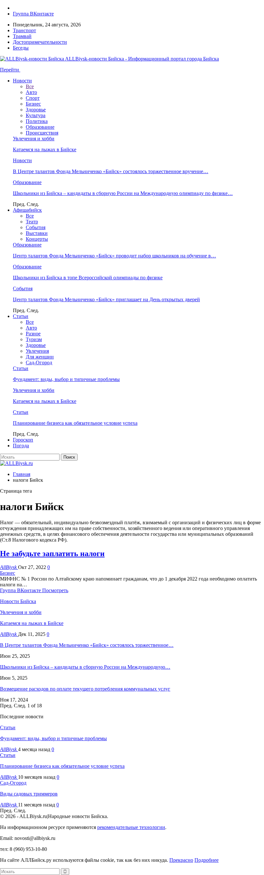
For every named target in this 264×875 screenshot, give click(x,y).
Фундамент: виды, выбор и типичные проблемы (66, 379)
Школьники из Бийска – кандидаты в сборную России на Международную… (85, 667)
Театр (32, 221)
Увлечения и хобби (33, 138)
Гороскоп (23, 439)
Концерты (37, 239)
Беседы (21, 48)
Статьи (20, 316)
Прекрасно (181, 860)
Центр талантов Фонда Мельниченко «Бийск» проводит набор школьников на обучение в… (114, 255)
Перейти (10, 69)
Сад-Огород (39, 362)
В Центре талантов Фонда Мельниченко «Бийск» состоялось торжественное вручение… (110, 171)
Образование (40, 127)
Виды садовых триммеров (29, 793)
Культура (35, 115)
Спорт (33, 98)
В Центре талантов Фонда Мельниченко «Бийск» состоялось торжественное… (87, 645)
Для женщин (40, 356)
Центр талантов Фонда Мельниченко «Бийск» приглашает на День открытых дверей (106, 299)
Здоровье (36, 109)
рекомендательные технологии (131, 827)
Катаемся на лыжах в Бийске (44, 149)
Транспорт (24, 30)
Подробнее (206, 860)
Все (30, 86)
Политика (37, 121)
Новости (22, 80)
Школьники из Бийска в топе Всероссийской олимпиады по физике (88, 277)
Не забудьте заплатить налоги (52, 553)
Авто (31, 92)
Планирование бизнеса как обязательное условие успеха (75, 423)
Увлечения (37, 351)
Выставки (37, 233)
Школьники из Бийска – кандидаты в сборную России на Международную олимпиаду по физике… (123, 193)
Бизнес (33, 104)
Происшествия (42, 132)
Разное (33, 333)
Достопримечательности (40, 42)
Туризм (34, 339)
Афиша (27, 210)
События (35, 227)
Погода (21, 445)
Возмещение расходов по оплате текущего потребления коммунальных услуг (85, 689)
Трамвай (22, 36)
